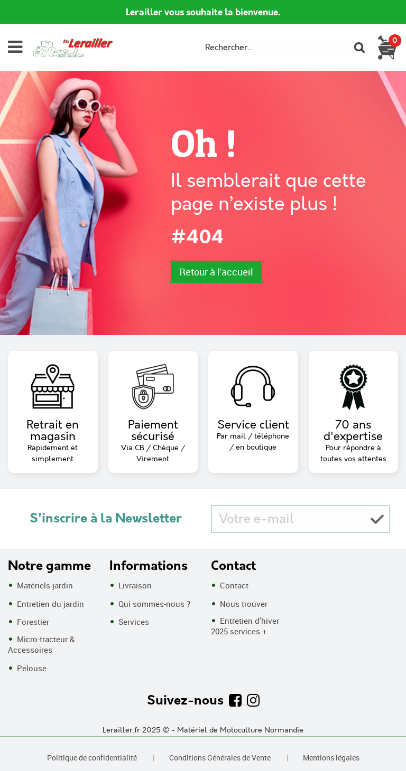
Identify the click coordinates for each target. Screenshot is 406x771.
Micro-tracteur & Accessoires (41, 644)
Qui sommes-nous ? (153, 603)
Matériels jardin (44, 585)
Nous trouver (242, 603)
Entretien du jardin (49, 603)
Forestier (32, 621)
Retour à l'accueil (216, 271)
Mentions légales (331, 758)
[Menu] (15, 47)
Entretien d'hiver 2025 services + (245, 625)
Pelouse (31, 668)
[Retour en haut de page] (384, 739)
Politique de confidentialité (92, 758)
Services (132, 621)
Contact (233, 585)
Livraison (134, 585)
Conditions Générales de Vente (220, 758)
